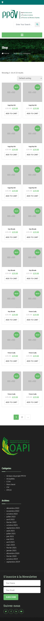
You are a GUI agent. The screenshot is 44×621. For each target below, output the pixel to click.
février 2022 (11, 522)
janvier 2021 (11, 550)
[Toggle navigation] (22, 34)
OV (7, 487)
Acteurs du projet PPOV (16, 476)
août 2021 (10, 530)
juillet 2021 (10, 533)
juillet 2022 (10, 516)
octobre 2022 (12, 514)
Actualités (10, 479)
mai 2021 (10, 539)
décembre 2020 (12, 553)
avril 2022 (10, 519)
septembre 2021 (13, 528)
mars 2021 (10, 545)
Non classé (10, 484)
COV (8, 481)
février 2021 (11, 547)
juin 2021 (10, 536)
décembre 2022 (12, 508)
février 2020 (11, 556)
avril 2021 (10, 542)
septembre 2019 (13, 562)
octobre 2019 (12, 559)
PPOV (9, 490)
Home (6, 53)
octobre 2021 (12, 525)
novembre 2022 (12, 511)
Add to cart (11, 113)
